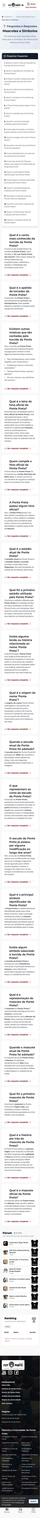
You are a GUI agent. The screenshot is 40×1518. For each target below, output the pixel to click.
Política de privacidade (11, 1396)
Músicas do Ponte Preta (11, 1422)
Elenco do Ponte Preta (10, 1418)
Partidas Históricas (9, 1455)
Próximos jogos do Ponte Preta (14, 1415)
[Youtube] (4, 1372)
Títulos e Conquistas (29, 1437)
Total (7, 1327)
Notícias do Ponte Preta (11, 1389)
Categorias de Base (9, 1470)
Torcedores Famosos (29, 1488)
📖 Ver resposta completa (16, 275)
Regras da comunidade (11, 1400)
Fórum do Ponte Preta (11, 1392)
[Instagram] (10, 1372)
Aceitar (33, 1501)
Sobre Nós (6, 1385)
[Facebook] (16, 1372)
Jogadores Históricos (10, 1443)
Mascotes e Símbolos (29, 1455)
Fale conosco (7, 1403)
